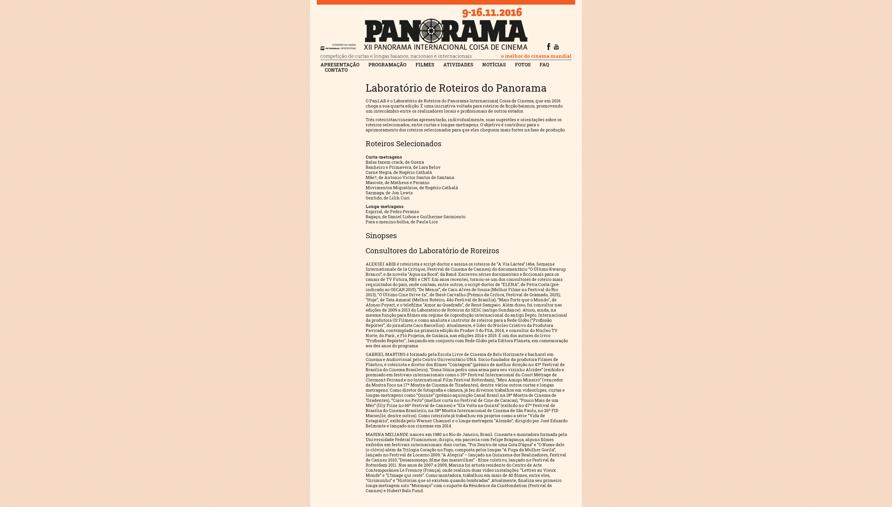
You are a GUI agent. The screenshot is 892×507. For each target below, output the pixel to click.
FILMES (425, 65)
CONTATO (336, 70)
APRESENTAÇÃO (339, 65)
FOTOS (523, 65)
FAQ (544, 65)
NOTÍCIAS (494, 65)
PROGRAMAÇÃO (387, 65)
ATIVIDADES (458, 65)
